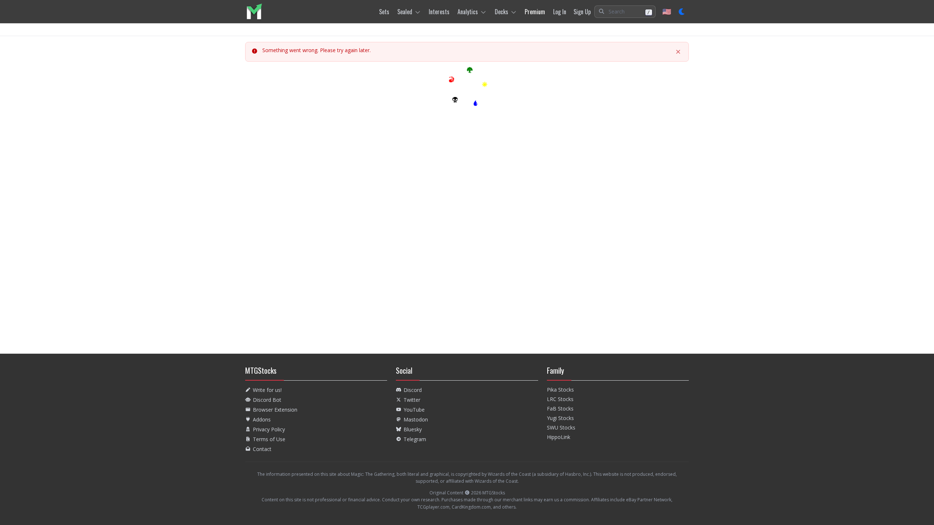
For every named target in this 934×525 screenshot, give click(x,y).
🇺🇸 (666, 11)
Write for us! (267, 389)
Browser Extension (275, 409)
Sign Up (582, 11)
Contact (262, 449)
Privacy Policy (269, 429)
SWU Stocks (561, 427)
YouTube (414, 409)
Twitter (412, 399)
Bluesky (413, 429)
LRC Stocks (560, 399)
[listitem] (254, 11)
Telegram (415, 439)
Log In (559, 11)
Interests (439, 11)
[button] (625, 11)
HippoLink (558, 436)
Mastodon (416, 419)
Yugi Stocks (560, 418)
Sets (384, 11)
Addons (262, 419)
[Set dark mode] (682, 12)
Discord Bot (267, 399)
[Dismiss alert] (678, 52)
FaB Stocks (560, 408)
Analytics (468, 11)
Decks (501, 11)
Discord (413, 389)
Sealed (404, 11)
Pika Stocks (560, 389)
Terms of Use (269, 439)
